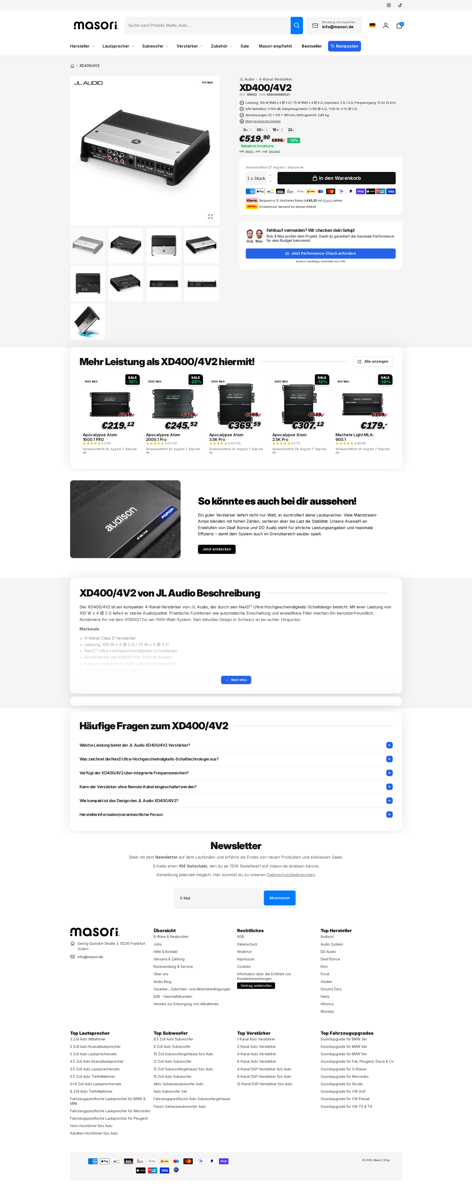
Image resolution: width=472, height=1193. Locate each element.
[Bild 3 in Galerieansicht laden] (163, 245)
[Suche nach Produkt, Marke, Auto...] (297, 25)
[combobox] (214, 25)
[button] (399, 25)
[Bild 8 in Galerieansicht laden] (201, 283)
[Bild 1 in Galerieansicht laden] (88, 245)
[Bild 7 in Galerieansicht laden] (163, 283)
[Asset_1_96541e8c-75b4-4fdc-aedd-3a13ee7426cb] (95, 934)
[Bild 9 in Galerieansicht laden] (88, 321)
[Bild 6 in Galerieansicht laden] (126, 283)
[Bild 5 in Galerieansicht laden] (88, 283)
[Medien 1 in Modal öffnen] (145, 150)
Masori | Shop (381, 1160)
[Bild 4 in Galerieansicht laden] (201, 245)
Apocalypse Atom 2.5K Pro (289, 437)
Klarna (327, 200)
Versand (274, 151)
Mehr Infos (239, 680)
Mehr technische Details (263, 121)
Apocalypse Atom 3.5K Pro (226, 437)
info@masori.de (90, 957)
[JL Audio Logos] (88, 84)
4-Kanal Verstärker (275, 79)
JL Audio (246, 79)
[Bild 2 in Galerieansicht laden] (126, 245)
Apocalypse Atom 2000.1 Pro (163, 437)
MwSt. (250, 151)
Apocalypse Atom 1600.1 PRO (100, 437)
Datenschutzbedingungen (291, 874)
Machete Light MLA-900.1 (354, 437)
